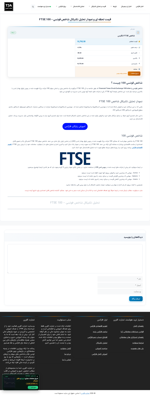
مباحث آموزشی (101, 348)
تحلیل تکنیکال (101, 343)
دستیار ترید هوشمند (43, 6)
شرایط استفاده (138, 343)
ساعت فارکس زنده (100, 331)
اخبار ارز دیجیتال (126, 6)
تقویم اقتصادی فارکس (98, 326)
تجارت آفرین (85, 393)
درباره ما (67, 354)
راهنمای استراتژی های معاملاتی (131, 337)
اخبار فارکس (139, 6)
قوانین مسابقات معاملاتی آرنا (132, 331)
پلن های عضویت (137, 348)
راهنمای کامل (138, 326)
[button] (33, 6)
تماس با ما (66, 359)
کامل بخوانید (65, 348)
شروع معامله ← (134, 73)
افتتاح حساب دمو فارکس (97, 337)
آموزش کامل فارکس (99, 354)
